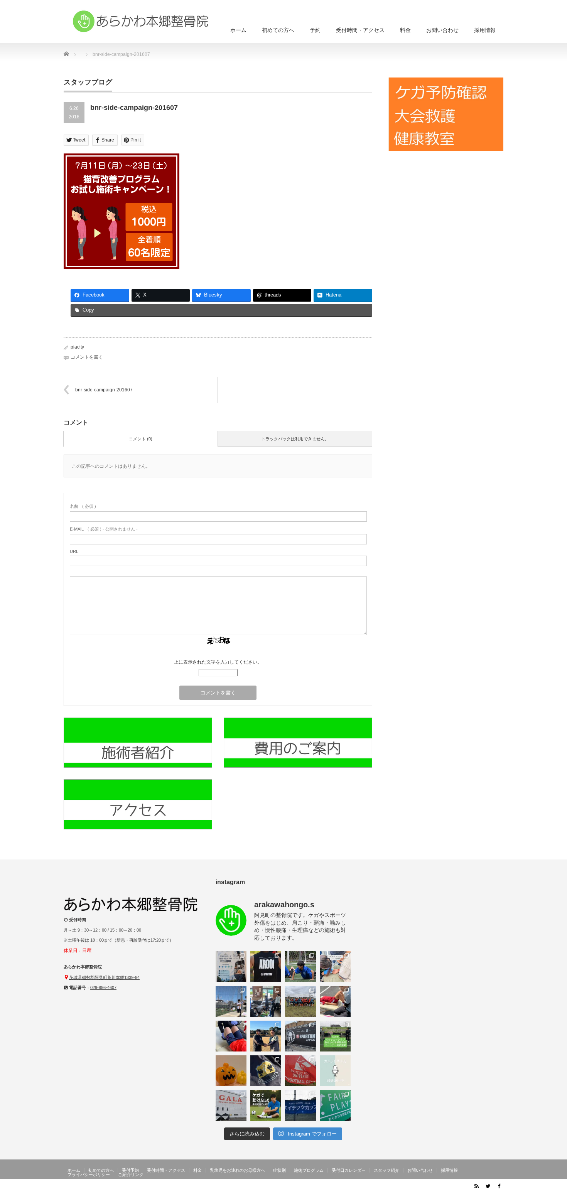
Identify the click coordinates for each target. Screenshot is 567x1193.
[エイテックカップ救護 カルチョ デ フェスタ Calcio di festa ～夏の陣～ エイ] (300, 1105)
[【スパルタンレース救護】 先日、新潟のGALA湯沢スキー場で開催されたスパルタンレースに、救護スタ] (231, 1105)
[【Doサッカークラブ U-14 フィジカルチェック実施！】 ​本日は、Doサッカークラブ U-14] (300, 1001)
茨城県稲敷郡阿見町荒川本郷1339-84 (104, 977)
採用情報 (485, 30)
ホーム (238, 30)
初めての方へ (278, 30)
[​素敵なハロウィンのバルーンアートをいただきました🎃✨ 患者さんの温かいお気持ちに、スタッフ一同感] (231, 1070)
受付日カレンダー (349, 1170)
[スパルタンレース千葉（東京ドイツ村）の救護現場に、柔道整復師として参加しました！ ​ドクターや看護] (265, 966)
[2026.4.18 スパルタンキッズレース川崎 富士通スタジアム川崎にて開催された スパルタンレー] (335, 966)
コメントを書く (87, 357)
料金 (405, 30)
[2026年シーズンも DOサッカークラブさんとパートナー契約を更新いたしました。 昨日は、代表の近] (335, 1036)
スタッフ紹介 (386, 1170)
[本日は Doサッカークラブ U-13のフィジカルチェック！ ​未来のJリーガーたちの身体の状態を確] (335, 1001)
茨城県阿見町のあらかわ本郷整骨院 (427, 1187)
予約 (315, 30)
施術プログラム (309, 1170)
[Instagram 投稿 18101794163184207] (231, 966)
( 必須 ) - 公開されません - (104, 529)
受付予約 (130, 1170)
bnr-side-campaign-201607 (104, 390)
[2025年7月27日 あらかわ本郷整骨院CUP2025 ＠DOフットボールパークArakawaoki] (335, 1105)
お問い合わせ (442, 30)
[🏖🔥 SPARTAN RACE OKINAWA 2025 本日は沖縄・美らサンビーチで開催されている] (300, 1036)
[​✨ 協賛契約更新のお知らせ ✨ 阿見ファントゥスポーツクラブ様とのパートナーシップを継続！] (265, 1036)
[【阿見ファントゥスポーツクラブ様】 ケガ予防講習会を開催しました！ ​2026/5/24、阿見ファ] (300, 966)
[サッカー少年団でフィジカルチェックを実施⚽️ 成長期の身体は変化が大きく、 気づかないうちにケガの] (231, 1036)
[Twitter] (487, 1185)
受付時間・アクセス (360, 30)
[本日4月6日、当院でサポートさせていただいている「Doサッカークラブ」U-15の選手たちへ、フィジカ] (231, 1001)
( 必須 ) (83, 506)
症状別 (279, 1170)
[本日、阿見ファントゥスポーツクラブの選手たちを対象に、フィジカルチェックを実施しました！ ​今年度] (265, 1001)
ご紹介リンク (130, 1174)
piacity (77, 347)
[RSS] (476, 1185)
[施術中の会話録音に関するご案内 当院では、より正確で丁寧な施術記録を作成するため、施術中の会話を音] (335, 1070)
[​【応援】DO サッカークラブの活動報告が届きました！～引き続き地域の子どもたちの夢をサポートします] (265, 1070)
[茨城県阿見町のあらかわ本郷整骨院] (141, 21)
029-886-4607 (103, 987)
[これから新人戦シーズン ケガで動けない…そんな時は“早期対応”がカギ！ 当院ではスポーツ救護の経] (265, 1105)
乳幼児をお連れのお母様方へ (237, 1170)
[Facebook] (498, 1185)
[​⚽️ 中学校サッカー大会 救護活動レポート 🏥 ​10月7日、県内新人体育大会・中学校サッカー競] (300, 1070)
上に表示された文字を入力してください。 (218, 662)
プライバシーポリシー (89, 1174)
